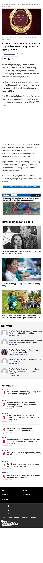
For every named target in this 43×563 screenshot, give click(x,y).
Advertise (25, 517)
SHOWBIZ (5, 495)
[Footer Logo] (10, 523)
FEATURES (26, 495)
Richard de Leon (9, 54)
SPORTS (25, 490)
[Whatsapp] (16, 59)
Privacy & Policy (14, 517)
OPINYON (5, 499)
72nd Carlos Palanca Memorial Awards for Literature (21, 187)
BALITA (4, 490)
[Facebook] (9, 59)
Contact (33, 517)
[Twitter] (13, 59)
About (4, 517)
